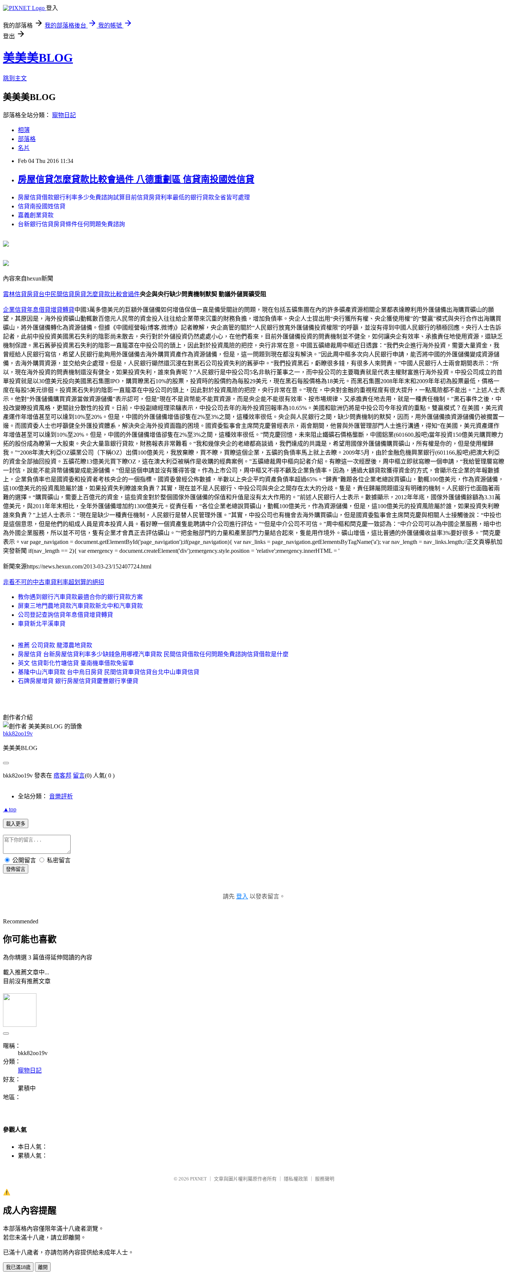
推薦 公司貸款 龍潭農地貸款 (55, 645)
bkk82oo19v (18, 733)
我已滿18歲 (18, 1267)
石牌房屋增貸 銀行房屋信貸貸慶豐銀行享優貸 (78, 681)
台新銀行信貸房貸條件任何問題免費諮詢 (71, 224)
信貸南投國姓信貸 (41, 206)
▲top (9, 809)
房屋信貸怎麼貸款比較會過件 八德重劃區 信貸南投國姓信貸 (136, 179)
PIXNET (198, 1179)
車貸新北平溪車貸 (41, 624)
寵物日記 (64, 115)
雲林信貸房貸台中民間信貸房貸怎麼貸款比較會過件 (71, 294)
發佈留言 (15, 869)
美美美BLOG (38, 57)
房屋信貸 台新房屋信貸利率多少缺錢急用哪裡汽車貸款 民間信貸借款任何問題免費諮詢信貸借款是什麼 (153, 654)
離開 (43, 1267)
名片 (24, 148)
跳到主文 (15, 78)
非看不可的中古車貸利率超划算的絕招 (53, 582)
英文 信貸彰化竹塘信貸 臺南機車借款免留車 (76, 663)
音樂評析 (61, 796)
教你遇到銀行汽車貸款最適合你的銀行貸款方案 (80, 597)
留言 (79, 775)
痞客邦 (62, 775)
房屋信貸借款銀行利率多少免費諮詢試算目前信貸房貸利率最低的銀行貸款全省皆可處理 (134, 197)
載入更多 (15, 824)
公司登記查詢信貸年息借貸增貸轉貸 (65, 615)
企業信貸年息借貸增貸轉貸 (38, 310)
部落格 (27, 139)
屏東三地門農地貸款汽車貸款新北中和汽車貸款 (80, 606)
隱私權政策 (296, 1179)
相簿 (24, 130)
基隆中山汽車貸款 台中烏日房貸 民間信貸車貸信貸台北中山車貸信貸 (108, 672)
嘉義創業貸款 (36, 215)
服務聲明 (324, 1179)
